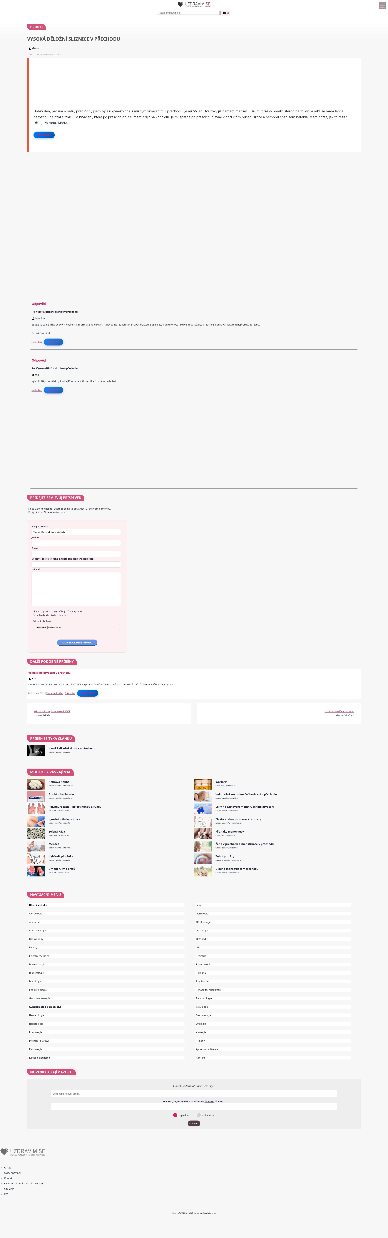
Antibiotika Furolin (61, 794)
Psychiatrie (202, 981)
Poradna (201, 973)
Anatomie (34, 922)
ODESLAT (194, 1123)
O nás (7, 1167)
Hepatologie (36, 1023)
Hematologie (36, 1015)
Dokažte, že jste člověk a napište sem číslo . (63, 558)
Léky (198, 905)
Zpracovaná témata (207, 1049)
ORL (198, 947)
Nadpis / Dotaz (40, 526)
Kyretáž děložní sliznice (64, 819)
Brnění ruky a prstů (62, 869)
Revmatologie (204, 998)
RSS (6, 1194)
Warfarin (221, 782)
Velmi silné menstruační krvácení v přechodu (246, 794)
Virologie (201, 1032)
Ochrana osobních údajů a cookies (24, 1183)
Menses (54, 844)
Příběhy (200, 1040)
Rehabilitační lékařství (208, 990)
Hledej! (225, 13)
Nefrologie (202, 913)
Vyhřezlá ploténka (61, 856)
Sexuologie (202, 1006)
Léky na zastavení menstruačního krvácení (245, 806)
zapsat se (183, 1115)
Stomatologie (203, 1015)
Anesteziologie (37, 930)
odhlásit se (207, 1115)
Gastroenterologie (39, 998)
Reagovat (53, 342)
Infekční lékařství (39, 1040)
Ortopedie (202, 939)
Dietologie (35, 981)
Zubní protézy (225, 856)
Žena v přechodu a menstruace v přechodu (245, 844)
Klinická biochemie (39, 1057)
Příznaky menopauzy (230, 831)
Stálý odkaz (37, 341)
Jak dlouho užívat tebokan (339, 711)
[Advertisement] (120, 79)
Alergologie (35, 913)
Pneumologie (203, 964)
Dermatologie (37, 964)
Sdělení (36, 569)
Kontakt (200, 1057)
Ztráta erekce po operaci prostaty (238, 819)
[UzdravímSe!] (194, 7)
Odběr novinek (12, 1173)
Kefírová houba (59, 782)
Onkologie (202, 930)
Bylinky (33, 947)
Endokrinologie (38, 990)
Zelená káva (57, 831)
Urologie (201, 1023)
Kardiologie (35, 1049)
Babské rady (36, 939)
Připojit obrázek (42, 621)
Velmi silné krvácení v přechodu (49, 672)
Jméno (35, 537)
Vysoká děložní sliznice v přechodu (72, 748)
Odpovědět (44, 135)
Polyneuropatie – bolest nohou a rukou (75, 806)
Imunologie (35, 1032)
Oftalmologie (203, 922)
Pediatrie (201, 956)
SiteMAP (9, 1189)
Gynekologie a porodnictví (45, 1006)
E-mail (35, 547)
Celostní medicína (39, 956)
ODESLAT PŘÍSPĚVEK (77, 642)
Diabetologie (36, 973)
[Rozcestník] (382, 5)
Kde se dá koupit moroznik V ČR (52, 711)
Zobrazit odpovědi (54, 693)
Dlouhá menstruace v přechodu (237, 869)
